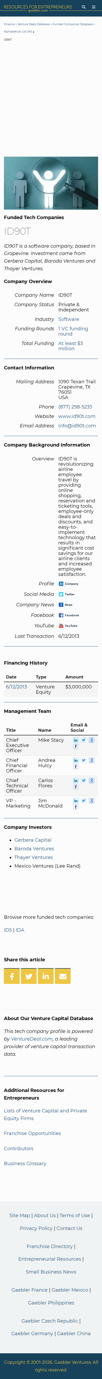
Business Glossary (25, 1163)
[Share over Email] (63, 976)
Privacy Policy (36, 1228)
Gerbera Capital (33, 840)
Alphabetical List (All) (18, 31)
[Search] (83, 7)
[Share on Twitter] (29, 976)
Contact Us (69, 1228)
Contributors (18, 1149)
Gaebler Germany (32, 1333)
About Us (45, 1215)
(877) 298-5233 (75, 407)
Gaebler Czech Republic (49, 1321)
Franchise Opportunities (32, 1133)
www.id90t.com (76, 416)
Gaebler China (74, 1333)
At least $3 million (70, 346)
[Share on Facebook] (12, 976)
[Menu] (93, 7)
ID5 (8, 930)
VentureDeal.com (32, 1039)
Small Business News (51, 1272)
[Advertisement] (51, 100)
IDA (20, 930)
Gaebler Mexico (70, 1290)
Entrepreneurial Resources (49, 1259)
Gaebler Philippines (51, 1303)
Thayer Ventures (33, 857)
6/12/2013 (16, 687)
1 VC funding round (73, 331)
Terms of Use (75, 1215)
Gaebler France (30, 1290)
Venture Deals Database (34, 24)
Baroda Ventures (34, 849)
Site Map (19, 1215)
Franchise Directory (50, 1246)
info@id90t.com (77, 425)
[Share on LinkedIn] (46, 976)
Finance (9, 24)
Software (68, 319)
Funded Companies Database (73, 24)
